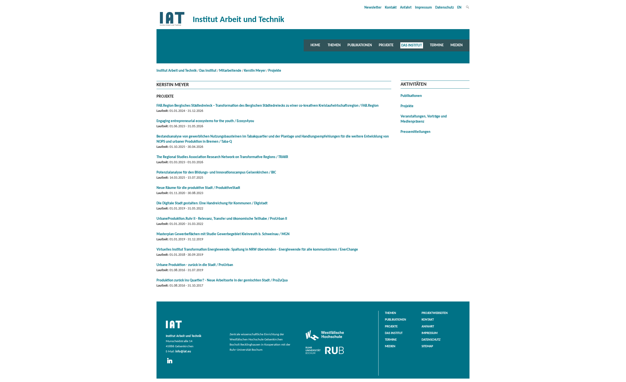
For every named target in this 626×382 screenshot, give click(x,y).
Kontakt (391, 8)
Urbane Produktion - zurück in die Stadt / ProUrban (194, 265)
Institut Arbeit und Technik (176, 71)
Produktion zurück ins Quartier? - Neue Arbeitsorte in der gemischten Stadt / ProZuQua (222, 280)
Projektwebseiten (435, 313)
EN (459, 8)
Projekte (386, 45)
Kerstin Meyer (255, 71)
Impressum (423, 8)
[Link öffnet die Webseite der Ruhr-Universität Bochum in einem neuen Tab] (325, 354)
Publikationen (359, 45)
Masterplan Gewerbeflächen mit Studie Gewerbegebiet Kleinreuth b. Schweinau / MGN (223, 234)
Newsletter (372, 8)
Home (315, 45)
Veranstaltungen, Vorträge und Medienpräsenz (424, 119)
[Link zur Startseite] (172, 26)
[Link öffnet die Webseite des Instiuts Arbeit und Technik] (174, 328)
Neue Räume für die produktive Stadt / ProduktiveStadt (198, 188)
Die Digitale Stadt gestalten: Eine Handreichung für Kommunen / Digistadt (212, 203)
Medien (456, 45)
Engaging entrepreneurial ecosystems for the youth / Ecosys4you (205, 121)
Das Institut (411, 45)
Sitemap (427, 346)
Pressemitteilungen (415, 132)
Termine (437, 45)
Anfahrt (406, 8)
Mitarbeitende (230, 71)
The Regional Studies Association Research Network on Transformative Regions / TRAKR (222, 157)
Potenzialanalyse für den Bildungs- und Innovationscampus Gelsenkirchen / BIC (216, 172)
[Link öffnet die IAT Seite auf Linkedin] (171, 363)
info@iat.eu (183, 351)
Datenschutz (444, 8)
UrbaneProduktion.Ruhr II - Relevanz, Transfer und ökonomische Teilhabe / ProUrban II (221, 219)
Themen (334, 45)
